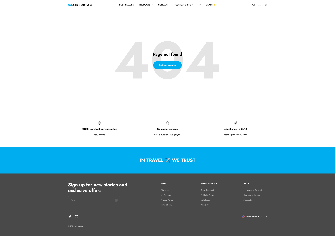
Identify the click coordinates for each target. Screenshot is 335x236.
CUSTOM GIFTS (183, 4)
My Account (166, 194)
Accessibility (249, 199)
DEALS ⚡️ (211, 4)
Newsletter (205, 204)
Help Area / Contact (253, 190)
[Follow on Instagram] (76, 216)
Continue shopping (167, 65)
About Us (165, 190)
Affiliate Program (208, 194)
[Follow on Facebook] (70, 216)
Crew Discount (207, 190)
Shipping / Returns (252, 194)
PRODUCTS (144, 4)
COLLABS (163, 4)
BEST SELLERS (126, 4)
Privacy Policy (167, 199)
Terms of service (168, 204)
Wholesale (205, 199)
